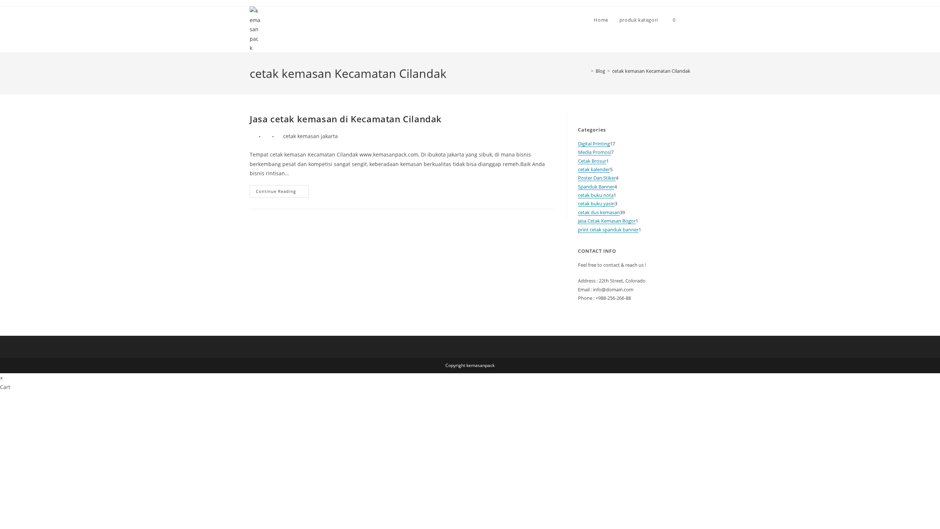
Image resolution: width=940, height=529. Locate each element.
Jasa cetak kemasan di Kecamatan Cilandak (346, 119)
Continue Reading (282, 189)
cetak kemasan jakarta (310, 136)
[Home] (587, 71)
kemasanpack (480, 365)
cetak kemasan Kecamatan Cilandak (651, 71)
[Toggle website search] (688, 19)
